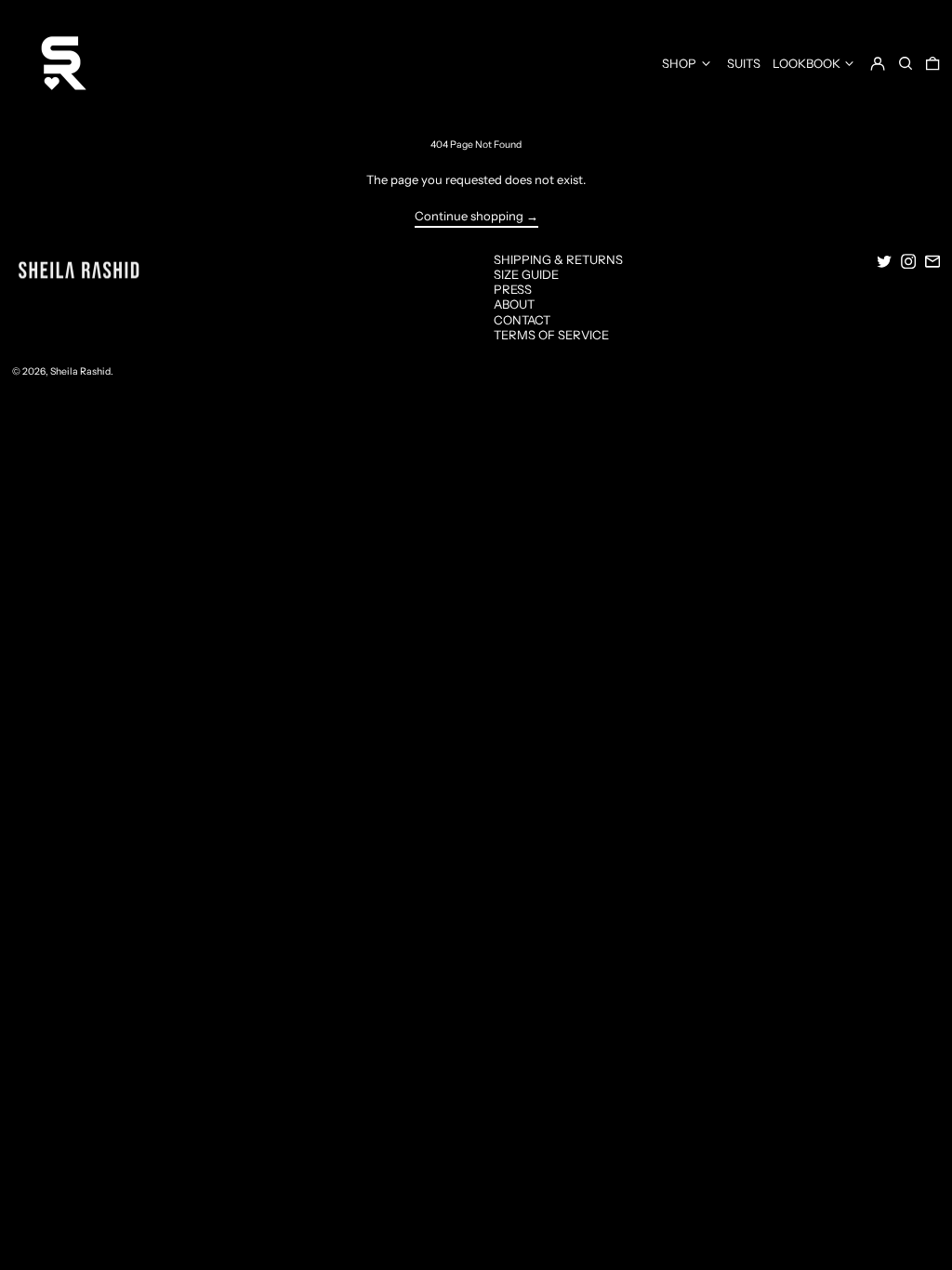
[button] (905, 62)
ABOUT (514, 304)
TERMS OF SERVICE (551, 334)
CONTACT (522, 319)
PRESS (513, 289)
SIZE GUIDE (526, 274)
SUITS (743, 63)
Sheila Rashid (80, 371)
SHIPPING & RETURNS (558, 259)
